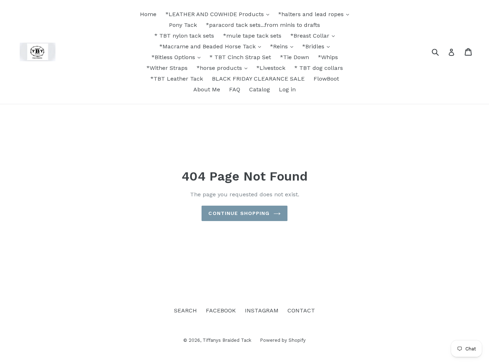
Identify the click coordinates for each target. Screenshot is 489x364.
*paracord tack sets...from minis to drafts (263, 24)
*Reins (280, 46)
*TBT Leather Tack (176, 78)
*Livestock (270, 67)
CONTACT (301, 310)
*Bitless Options (174, 57)
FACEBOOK (221, 310)
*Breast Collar (310, 35)
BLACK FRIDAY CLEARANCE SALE (258, 78)
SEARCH (185, 310)
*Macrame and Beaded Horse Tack (208, 46)
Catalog (259, 89)
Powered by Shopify (283, 340)
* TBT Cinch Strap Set (240, 57)
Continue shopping (239, 213)
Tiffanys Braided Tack (228, 340)
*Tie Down (294, 57)
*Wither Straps (167, 67)
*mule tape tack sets (252, 35)
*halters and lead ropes (311, 14)
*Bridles (314, 46)
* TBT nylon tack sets (184, 35)
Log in (287, 89)
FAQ (234, 89)
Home (148, 14)
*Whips (328, 57)
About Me (206, 89)
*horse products (220, 67)
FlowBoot (326, 78)
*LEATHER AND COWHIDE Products (215, 14)
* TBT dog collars (318, 67)
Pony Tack (183, 24)
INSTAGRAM (262, 310)
